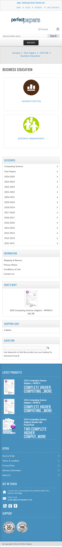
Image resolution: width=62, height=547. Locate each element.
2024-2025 (9, 176)
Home (19, 7)
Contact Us (9, 274)
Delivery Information (11, 470)
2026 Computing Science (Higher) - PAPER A (31, 310)
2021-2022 (9, 192)
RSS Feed (5, 506)
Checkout (38, 7)
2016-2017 (9, 217)
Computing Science (13, 166)
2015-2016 (9, 223)
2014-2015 (9, 228)
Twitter (10, 506)
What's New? (10, 285)
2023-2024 (9, 182)
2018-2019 (9, 207)
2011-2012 (9, 243)
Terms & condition (10, 460)
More (48, 391)
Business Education (30, 55)
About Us (6, 475)
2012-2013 (9, 238)
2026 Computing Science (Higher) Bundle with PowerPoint (35, 422)
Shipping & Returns (13, 260)
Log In (27, 7)
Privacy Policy (8, 465)
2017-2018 (9, 212)
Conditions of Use (12, 269)
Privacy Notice (10, 265)
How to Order (8, 456)
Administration (31, 101)
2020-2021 (9, 197)
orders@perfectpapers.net (20, 499)
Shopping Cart (11, 324)
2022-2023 (9, 187)
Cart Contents (53, 7)
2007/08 (43, 52)
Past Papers (30, 52)
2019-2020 (9, 202)
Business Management (31, 138)
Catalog (16, 52)
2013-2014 (9, 233)
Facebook (15, 506)
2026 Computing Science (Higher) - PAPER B (35, 401)
